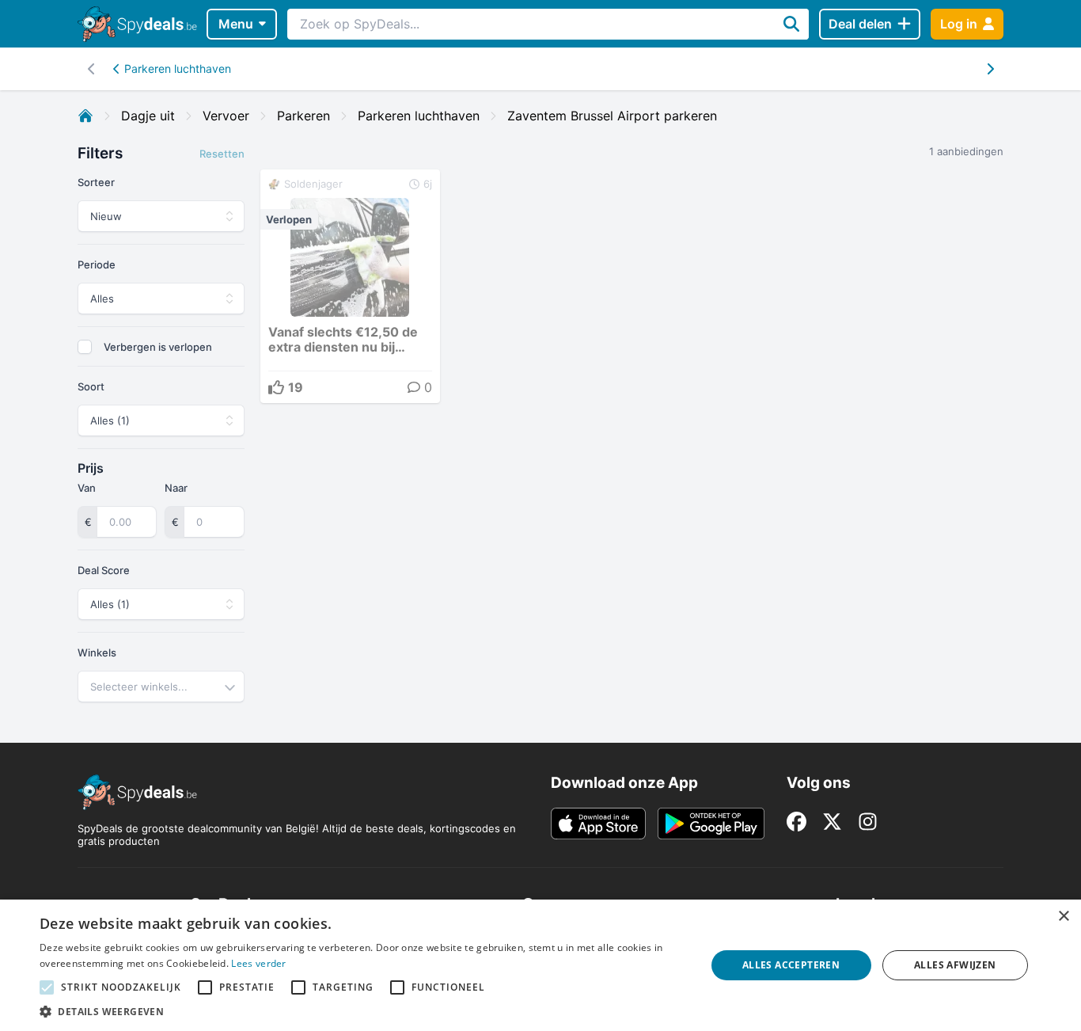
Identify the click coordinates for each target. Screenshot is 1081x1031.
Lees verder (258, 963)
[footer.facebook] (796, 821)
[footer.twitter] (832, 821)
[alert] (540, 965)
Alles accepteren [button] (791, 965)
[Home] (85, 116)
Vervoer (226, 116)
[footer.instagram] (868, 821)
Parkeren (303, 116)
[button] (362, 1011)
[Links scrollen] (989, 68)
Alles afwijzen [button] (955, 965)
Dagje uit (148, 116)
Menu (235, 24)
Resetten (222, 153)
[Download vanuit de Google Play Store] (711, 823)
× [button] (1063, 917)
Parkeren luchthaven (177, 68)
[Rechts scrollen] (91, 68)
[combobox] (161, 686)
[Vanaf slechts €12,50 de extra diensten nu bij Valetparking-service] (350, 286)
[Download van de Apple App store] (598, 823)
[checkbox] (85, 347)
